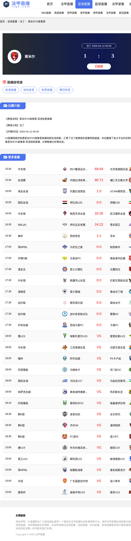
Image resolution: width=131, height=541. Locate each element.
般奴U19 (115, 447)
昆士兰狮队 (76, 269)
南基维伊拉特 (117, 403)
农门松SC (115, 369)
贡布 (112, 236)
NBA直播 (46, 12)
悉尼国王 (115, 224)
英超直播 (59, 12)
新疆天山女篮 (77, 280)
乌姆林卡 (75, 369)
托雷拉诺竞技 (77, 191)
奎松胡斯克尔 (117, 470)
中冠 (20, 481)
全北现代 (115, 414)
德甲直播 (98, 12)
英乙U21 (23, 458)
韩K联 (21, 414)
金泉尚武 (75, 414)
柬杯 (20, 236)
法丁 (22, 21)
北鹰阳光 (115, 269)
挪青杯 (22, 492)
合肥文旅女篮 (117, 347)
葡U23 (21, 336)
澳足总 (22, 269)
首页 (50, 4)
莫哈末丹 (115, 302)
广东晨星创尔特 (79, 481)
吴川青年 (115, 481)
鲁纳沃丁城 (116, 291)
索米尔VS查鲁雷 (36, 21)
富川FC (114, 436)
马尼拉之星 (76, 247)
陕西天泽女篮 (77, 213)
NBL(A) (22, 224)
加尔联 (22, 302)
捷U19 (21, 447)
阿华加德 (75, 358)
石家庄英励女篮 (119, 280)
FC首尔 (74, 436)
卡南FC (114, 325)
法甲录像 (118, 4)
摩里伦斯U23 (117, 336)
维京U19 (115, 492)
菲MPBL (22, 247)
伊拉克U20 (76, 202)
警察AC (114, 314)
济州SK (74, 425)
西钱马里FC (77, 325)
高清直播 (10, 89)
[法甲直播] (16, 7)
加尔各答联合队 (79, 314)
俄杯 (20, 358)
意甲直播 (85, 12)
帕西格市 (115, 247)
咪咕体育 (28, 89)
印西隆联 (23, 369)
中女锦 (22, 169)
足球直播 (84, 4)
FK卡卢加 (115, 358)
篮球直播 (101, 4)
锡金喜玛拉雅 (117, 258)
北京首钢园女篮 (119, 169)
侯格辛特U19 (77, 492)
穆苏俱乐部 (76, 302)
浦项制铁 (115, 425)
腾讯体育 (65, 89)
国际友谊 (23, 202)
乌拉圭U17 (76, 380)
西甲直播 (72, 12)
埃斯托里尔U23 (78, 336)
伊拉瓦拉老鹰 (77, 224)
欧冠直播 (124, 12)
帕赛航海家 (76, 470)
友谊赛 (22, 180)
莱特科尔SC (77, 403)
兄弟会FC (75, 258)
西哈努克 (75, 236)
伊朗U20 (115, 202)
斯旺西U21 (76, 458)
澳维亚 (22, 291)
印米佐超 (23, 325)
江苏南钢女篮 (77, 347)
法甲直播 (67, 4)
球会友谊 (23, 191)
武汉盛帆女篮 (117, 213)
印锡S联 (22, 258)
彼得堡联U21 (117, 458)
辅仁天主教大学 (119, 180)
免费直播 (46, 89)
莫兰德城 (75, 291)
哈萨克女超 (24, 391)
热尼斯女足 (116, 391)
